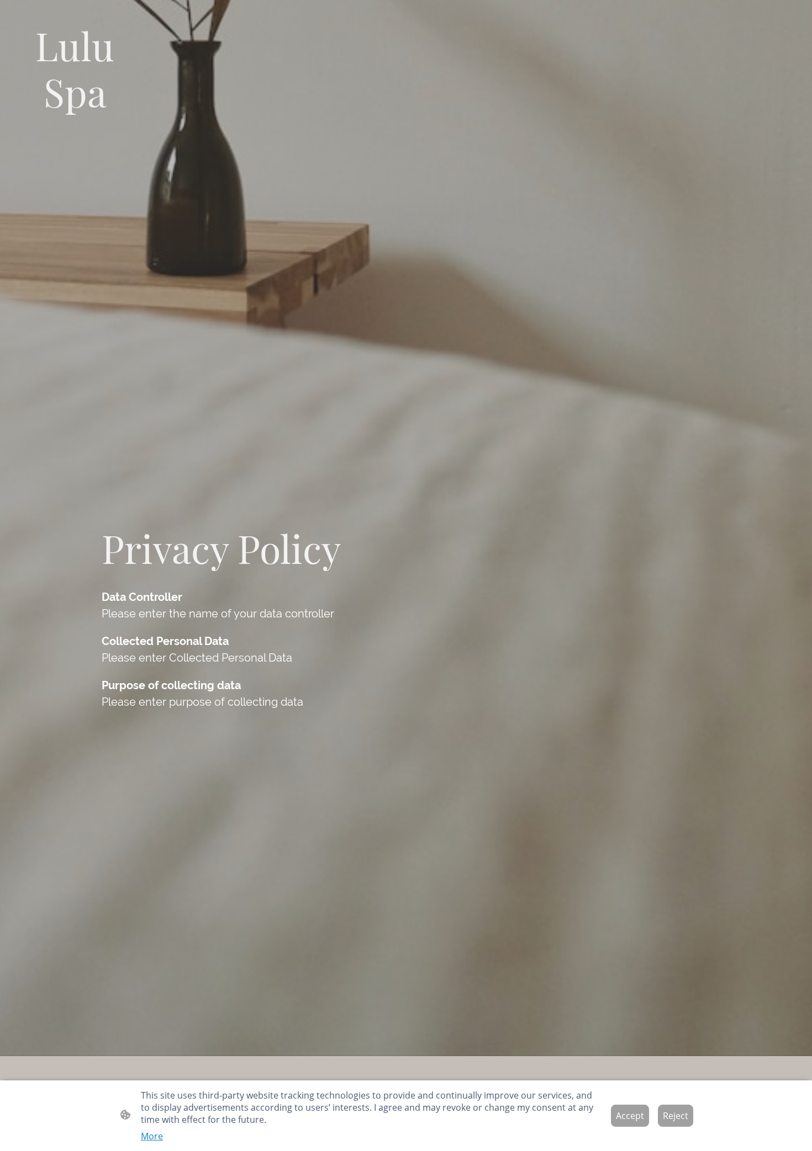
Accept (630, 1116)
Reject (675, 1116)
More (152, 1136)
